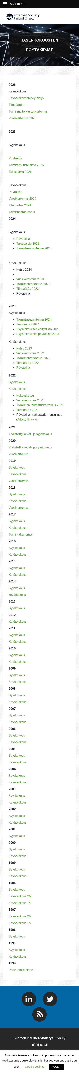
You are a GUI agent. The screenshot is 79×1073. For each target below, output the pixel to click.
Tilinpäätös (16, 104)
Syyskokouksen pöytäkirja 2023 (37, 334)
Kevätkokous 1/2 (20, 903)
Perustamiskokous (21, 970)
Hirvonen (33, 419)
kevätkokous (17, 594)
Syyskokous (17, 382)
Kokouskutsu (25, 395)
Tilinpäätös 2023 (27, 288)
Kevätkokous (17, 388)
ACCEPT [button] (57, 1066)
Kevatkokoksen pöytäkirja (26, 98)
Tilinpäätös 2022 (27, 362)
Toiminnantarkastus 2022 (33, 358)
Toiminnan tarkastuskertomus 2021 (40, 405)
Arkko (21, 419)
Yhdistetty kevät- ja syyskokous (30, 434)
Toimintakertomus (21, 534)
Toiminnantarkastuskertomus (28, 111)
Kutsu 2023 (24, 348)
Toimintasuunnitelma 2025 (33, 248)
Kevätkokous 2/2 (20, 896)
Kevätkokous (17, 474)
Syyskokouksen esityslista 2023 (37, 329)
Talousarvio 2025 (27, 243)
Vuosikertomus (19, 454)
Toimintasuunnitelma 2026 (26, 165)
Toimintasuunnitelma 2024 (33, 319)
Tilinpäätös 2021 (27, 410)
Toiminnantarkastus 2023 (33, 284)
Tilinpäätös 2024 (20, 205)
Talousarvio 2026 (20, 171)
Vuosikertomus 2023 (30, 279)
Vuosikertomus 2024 (22, 198)
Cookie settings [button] (34, 1066)
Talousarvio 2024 (27, 324)
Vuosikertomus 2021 (30, 400)
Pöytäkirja (15, 158)
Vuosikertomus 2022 (30, 353)
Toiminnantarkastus (22, 212)
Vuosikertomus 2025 (23, 118)
